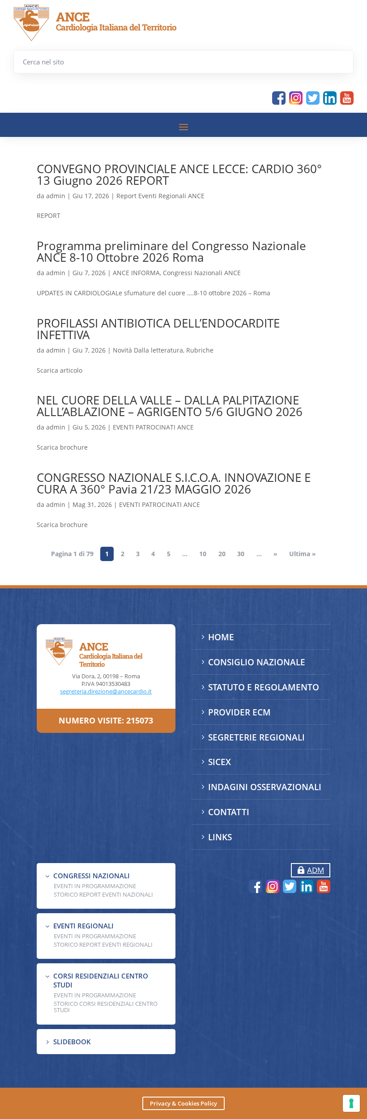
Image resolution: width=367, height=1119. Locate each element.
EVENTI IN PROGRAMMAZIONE (95, 886)
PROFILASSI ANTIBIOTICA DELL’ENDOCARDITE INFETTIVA (158, 329)
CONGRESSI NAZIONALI (91, 875)
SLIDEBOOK (72, 1041)
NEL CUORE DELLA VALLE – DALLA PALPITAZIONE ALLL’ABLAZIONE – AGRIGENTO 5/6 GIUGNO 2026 (170, 406)
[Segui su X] (313, 98)
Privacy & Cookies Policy (183, 1103)
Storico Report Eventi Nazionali (103, 894)
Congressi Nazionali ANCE (202, 272)
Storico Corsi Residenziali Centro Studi (106, 1007)
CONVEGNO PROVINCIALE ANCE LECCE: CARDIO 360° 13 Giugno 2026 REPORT (179, 174)
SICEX (219, 762)
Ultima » (302, 554)
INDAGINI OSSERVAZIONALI (264, 787)
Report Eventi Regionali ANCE (160, 195)
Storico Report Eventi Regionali (103, 944)
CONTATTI (228, 812)
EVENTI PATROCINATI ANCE (153, 427)
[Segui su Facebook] (279, 98)
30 (240, 554)
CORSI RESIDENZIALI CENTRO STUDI (100, 980)
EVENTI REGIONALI (83, 925)
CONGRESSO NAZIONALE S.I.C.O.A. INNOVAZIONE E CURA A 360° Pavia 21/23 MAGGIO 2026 (174, 483)
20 (222, 554)
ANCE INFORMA (136, 272)
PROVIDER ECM (239, 712)
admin (55, 195)
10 (202, 554)
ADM (315, 870)
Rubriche (199, 350)
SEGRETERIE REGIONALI (256, 737)
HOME (221, 637)
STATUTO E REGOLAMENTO (263, 687)
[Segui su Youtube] (347, 98)
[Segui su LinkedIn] (330, 98)
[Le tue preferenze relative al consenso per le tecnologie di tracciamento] (351, 1103)
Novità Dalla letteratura (148, 350)
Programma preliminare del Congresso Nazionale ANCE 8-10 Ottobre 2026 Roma (171, 251)
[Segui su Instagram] (296, 98)
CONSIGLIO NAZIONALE (256, 662)
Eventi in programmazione (95, 995)
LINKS (220, 837)
